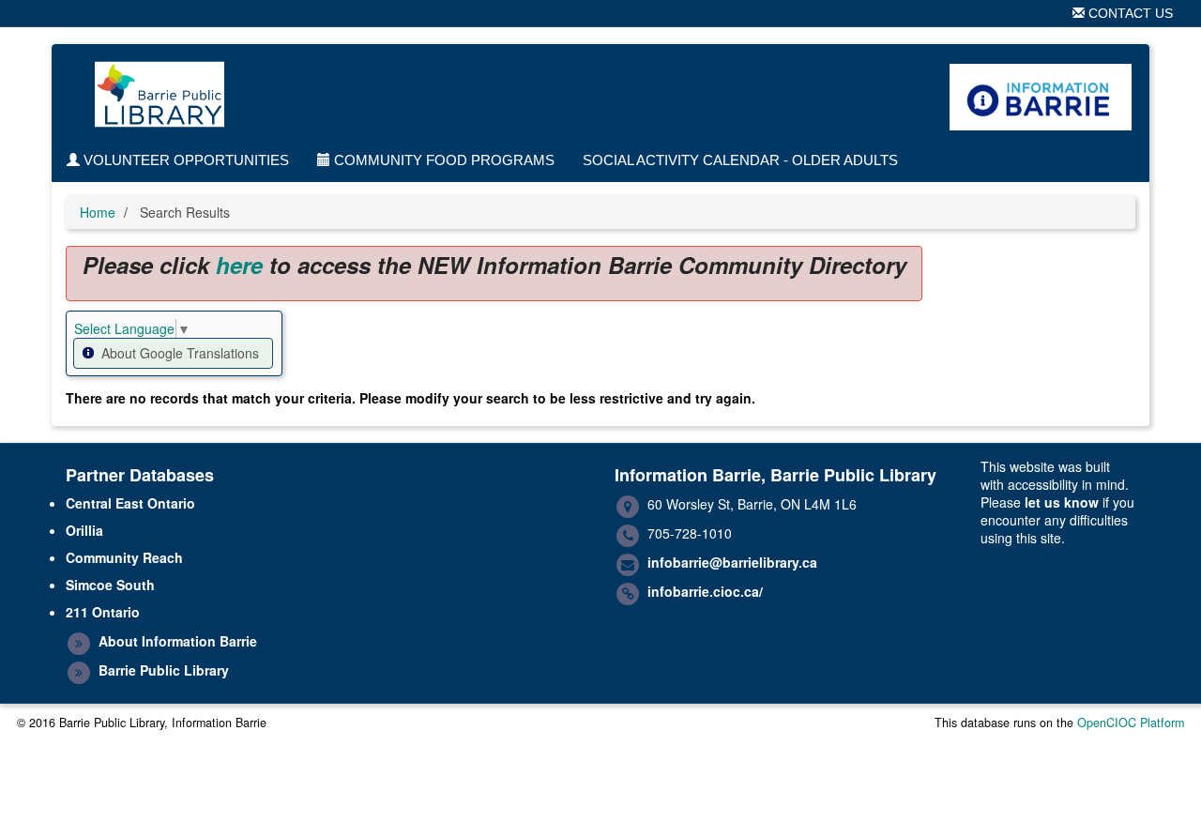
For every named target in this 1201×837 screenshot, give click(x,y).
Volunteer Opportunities (184, 160)
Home (97, 212)
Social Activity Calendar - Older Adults (740, 160)
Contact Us (1129, 13)
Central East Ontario (130, 503)
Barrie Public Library (164, 670)
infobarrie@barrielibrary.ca (732, 562)
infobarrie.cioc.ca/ (705, 591)
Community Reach (124, 557)
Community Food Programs (442, 160)
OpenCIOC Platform (1130, 722)
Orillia (84, 530)
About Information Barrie (178, 641)
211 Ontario (103, 611)
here (239, 265)
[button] (173, 353)
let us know (1062, 502)
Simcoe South (110, 584)
